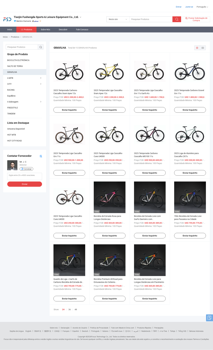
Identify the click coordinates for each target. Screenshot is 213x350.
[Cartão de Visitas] (41, 156)
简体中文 (37, 331)
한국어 (128, 331)
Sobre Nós (45, 29)
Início (9, 29)
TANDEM (11, 113)
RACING (11, 89)
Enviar (25, 184)
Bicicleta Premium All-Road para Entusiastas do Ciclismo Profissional (108, 282)
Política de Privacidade (99, 328)
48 (76, 309)
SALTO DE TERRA (15, 66)
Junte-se (189, 6)
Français (66, 331)
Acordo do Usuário (80, 328)
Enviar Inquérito (69, 110)
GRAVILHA (12, 72)
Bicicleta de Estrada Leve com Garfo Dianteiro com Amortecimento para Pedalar (147, 219)
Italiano (105, 331)
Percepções (158, 328)
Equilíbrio (11, 95)
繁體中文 (47, 331)
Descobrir (63, 29)
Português (95, 331)
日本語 (57, 331)
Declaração (65, 328)
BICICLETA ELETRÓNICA (18, 60)
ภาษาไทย (163, 331)
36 (69, 309)
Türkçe (172, 331)
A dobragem (12, 101)
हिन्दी (155, 331)
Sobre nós (54, 328)
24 (63, 309)
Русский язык (116, 331)
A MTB (10, 78)
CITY (9, 84)
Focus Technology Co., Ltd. (101, 336)
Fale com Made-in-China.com (122, 328)
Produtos (28, 29)
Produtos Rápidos (144, 328)
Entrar (179, 6)
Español (75, 331)
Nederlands (145, 331)
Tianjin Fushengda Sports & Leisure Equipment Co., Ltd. (46, 17)
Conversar (28, 169)
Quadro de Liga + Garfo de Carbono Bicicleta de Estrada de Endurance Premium (67, 282)
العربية (136, 331)
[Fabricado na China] (21, 5)
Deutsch (85, 331)
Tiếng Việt (182, 331)
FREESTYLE (12, 107)
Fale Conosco (82, 29)
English (28, 331)
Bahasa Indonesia (196, 331)
